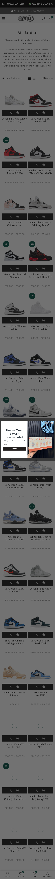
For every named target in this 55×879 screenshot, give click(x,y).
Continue (14, 449)
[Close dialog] (52, 423)
